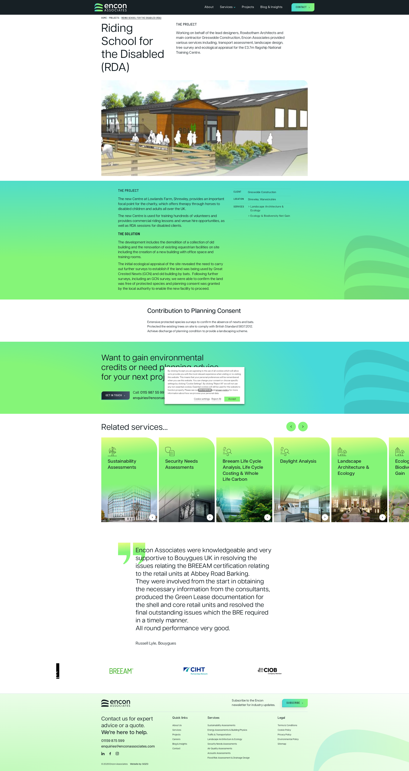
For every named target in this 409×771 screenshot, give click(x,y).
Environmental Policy (288, 739)
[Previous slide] (291, 426)
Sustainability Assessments (221, 725)
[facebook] (110, 753)
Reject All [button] (216, 399)
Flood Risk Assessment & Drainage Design (229, 758)
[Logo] (111, 7)
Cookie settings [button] (202, 399)
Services (226, 7)
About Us (177, 725)
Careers (176, 739)
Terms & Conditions (287, 725)
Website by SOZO (139, 764)
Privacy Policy (284, 735)
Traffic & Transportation (219, 735)
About (209, 7)
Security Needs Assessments (222, 744)
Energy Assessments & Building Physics (227, 730)
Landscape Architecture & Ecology (353, 467)
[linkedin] (102, 753)
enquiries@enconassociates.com (159, 398)
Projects (248, 7)
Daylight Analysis (298, 461)
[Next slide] (303, 426)
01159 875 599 (112, 741)
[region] (204, 472)
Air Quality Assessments (220, 749)
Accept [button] (232, 399)
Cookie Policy (284, 730)
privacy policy (222, 390)
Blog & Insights (271, 7)
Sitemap (282, 744)
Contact (176, 749)
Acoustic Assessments (219, 753)
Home (104, 18)
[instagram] (117, 753)
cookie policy (205, 390)
